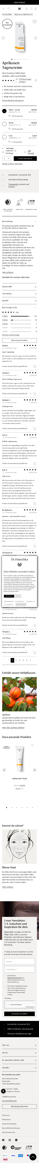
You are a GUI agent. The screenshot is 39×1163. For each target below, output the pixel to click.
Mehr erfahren (7, 272)
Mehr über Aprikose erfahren (13, 728)
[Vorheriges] (3, 38)
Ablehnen (17, 596)
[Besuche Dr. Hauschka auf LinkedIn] (16, 1140)
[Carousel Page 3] (16, 807)
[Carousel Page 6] (32, 807)
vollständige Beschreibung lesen (13, 100)
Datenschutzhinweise (14, 978)
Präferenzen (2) (20, 601)
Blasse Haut (9, 867)
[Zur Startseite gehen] (19, 8)
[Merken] (34, 21)
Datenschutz (6, 1119)
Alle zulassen (9, 596)
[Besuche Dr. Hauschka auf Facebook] (3, 1140)
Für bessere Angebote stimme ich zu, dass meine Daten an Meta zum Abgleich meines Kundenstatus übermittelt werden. (17, 990)
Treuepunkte (13, 184)
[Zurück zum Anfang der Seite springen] (32, 1157)
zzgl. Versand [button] (31, 152)
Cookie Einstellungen (9, 1124)
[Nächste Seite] (30, 660)
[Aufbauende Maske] (19, 758)
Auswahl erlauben (20, 604)
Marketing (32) (9, 604)
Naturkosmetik (27, 1029)
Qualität (5, 301)
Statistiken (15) (31, 601)
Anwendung (6, 294)
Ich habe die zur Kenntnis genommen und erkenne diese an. (15, 979)
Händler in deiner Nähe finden (12, 164)
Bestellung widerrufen (19, 1106)
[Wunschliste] (31, 9)
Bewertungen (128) (9, 308)
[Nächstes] (36, 38)
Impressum (6, 1115)
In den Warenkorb (25, 159)
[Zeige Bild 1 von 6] (11, 59)
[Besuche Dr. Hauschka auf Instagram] (10, 1140)
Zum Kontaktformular (9, 1101)
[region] (19, 38)
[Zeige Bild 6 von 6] (27, 59)
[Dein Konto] (27, 9)
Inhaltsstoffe (7, 287)
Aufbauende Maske (19, 779)
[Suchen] (8, 8)
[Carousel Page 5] (27, 807)
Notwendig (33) (10, 601)
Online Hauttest (19, 2)
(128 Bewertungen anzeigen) (25, 80)
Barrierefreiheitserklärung (11, 1128)
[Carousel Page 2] (11, 807)
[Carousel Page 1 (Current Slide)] (6, 807)
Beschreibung (7, 221)
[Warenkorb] (35, 9)
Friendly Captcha (30, 1006)
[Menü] (3, 8)
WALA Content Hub (8, 1132)
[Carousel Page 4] (22, 807)
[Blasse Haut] (19, 846)
